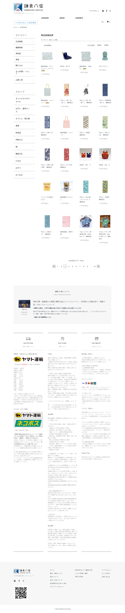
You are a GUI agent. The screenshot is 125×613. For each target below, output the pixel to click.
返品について (54, 577)
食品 (17, 59)
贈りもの (19, 65)
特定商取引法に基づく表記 (58, 583)
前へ (54, 266)
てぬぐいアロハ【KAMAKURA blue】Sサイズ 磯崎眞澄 (86, 234)
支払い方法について (56, 580)
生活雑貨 (19, 41)
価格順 (99, 45)
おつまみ (19, 174)
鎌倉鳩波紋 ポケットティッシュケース (48, 67)
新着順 (106, 45)
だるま (18, 160)
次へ (98, 266)
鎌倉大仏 (19, 153)
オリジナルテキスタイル (23, 100)
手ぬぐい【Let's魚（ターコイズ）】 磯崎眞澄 (86, 199)
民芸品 (18, 132)
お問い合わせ (106, 577)
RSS (76, 577)
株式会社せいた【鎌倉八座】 (84, 570)
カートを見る (106, 573)
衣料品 (18, 53)
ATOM (81, 577)
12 (94, 266)
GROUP (62, 18)
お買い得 (19, 79)
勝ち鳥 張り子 (65, 66)
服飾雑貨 (19, 47)
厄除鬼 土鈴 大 (104, 165)
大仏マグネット (103, 66)
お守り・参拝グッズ (23, 110)
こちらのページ (37, 458)
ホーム (15, 27)
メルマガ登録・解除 (81, 573)
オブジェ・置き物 (23, 118)
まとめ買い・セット (23, 72)
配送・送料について (56, 573)
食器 (17, 125)
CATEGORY (45, 18)
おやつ (18, 167)
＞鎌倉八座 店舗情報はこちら (42, 317)
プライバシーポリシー (57, 586)
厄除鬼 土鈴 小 (85, 165)
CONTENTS (79, 18)
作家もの (19, 139)
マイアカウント (94, 11)
